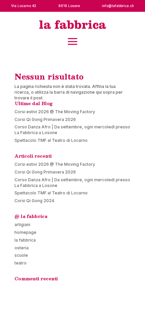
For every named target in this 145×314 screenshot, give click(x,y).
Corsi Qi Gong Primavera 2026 (45, 119)
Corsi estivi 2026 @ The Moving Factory (54, 111)
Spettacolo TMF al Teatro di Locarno (51, 140)
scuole (21, 255)
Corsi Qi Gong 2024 (34, 200)
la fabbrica (25, 240)
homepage (25, 232)
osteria (21, 247)
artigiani (22, 224)
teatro (20, 262)
